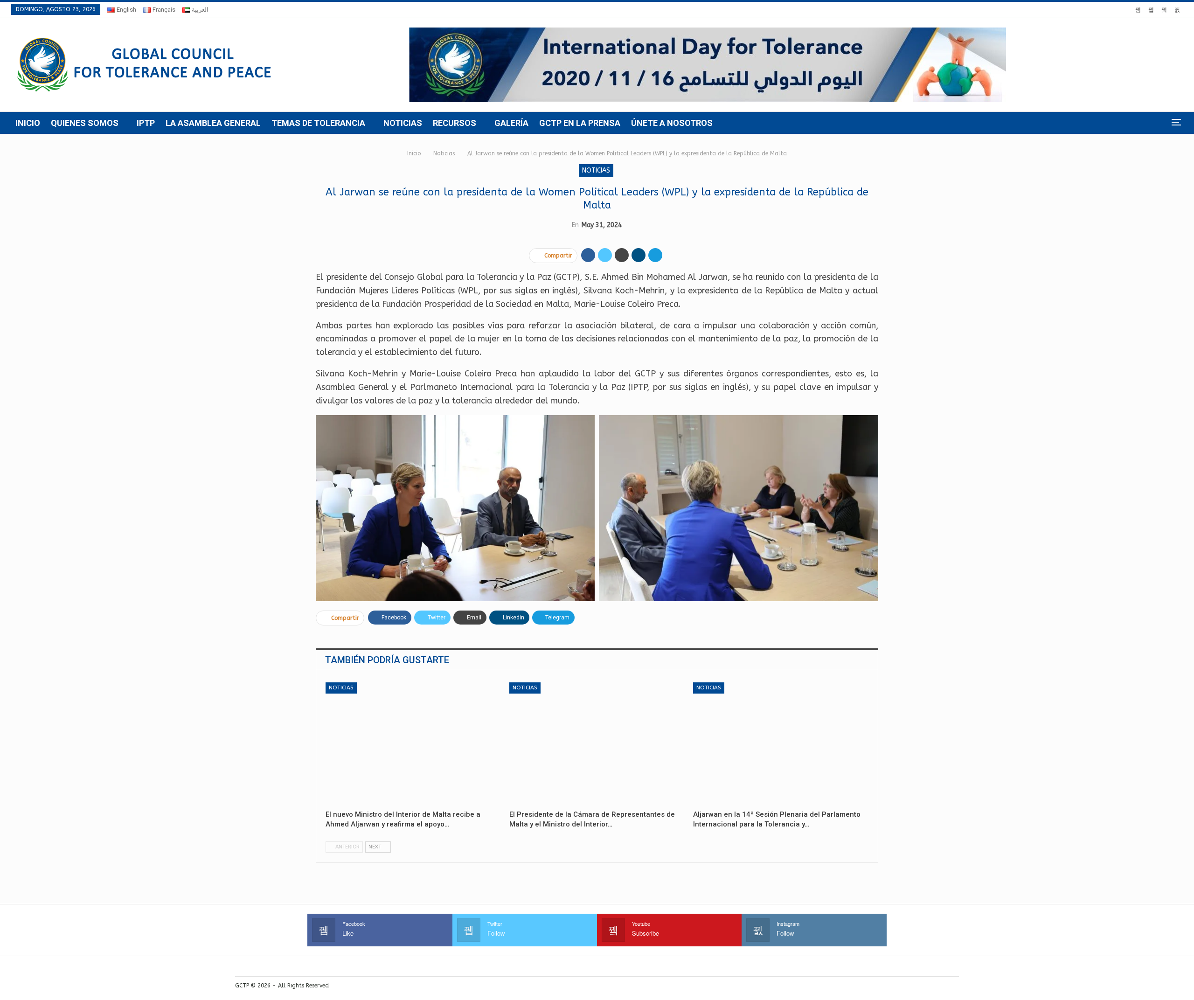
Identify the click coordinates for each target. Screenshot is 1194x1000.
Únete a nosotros (672, 123)
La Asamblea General (213, 123)
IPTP (146, 123)
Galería (511, 123)
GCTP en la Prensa (579, 123)
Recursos (454, 123)
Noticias (402, 123)
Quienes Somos (84, 123)
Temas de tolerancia (318, 123)
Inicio (27, 123)
